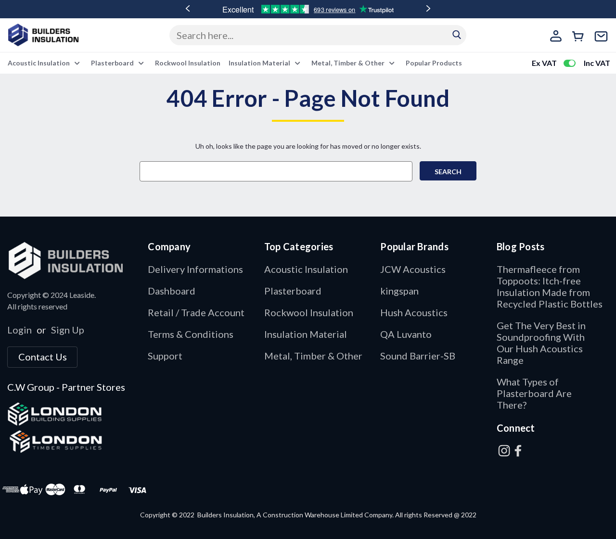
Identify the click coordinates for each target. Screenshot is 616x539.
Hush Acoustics (414, 312)
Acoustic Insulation (39, 63)
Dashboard (171, 290)
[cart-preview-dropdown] (580, 37)
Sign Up (67, 329)
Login (19, 329)
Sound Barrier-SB (417, 355)
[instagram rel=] (504, 451)
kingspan (399, 290)
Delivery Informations (195, 269)
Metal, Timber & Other (348, 63)
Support (165, 355)
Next (428, 8)
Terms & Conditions (190, 334)
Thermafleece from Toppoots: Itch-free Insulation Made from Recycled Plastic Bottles (550, 286)
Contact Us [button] (42, 356)
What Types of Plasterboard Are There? (534, 393)
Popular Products (434, 63)
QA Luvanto (406, 334)
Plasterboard (113, 63)
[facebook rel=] (518, 451)
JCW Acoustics (413, 269)
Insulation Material (260, 63)
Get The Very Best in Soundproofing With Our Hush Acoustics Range (541, 343)
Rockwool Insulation (187, 63)
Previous (187, 8)
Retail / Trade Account (196, 312)
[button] (72, 260)
